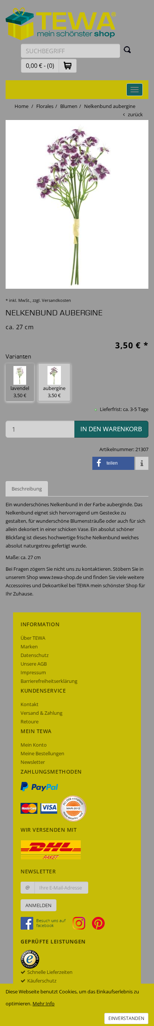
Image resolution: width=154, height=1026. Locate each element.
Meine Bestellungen (42, 753)
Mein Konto (34, 744)
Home (21, 106)
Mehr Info (44, 1003)
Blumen (68, 106)
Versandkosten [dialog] (56, 300)
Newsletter (33, 762)
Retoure (29, 721)
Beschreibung (27, 488)
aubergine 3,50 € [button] (54, 392)
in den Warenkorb (111, 428)
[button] (68, 65)
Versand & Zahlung (41, 713)
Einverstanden (126, 1018)
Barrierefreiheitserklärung (49, 681)
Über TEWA (33, 637)
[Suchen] (127, 49)
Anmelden (38, 905)
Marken (29, 646)
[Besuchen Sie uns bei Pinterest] (98, 923)
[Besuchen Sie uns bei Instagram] (82, 923)
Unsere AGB (34, 663)
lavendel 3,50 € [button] (19, 392)
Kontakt (29, 704)
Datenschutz (35, 655)
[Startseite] (61, 23)
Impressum (33, 672)
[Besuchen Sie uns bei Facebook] (46, 923)
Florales (44, 106)
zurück (135, 114)
